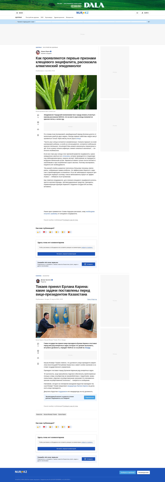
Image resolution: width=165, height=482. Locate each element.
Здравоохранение (59, 17)
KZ (137, 13)
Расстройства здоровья (32, 17)
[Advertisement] (82, 34)
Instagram (90, 264)
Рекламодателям (143, 472)
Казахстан (46, 275)
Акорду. (87, 348)
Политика (39, 275)
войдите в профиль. (87, 247)
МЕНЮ (21, 13)
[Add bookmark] (38, 135)
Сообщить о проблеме (127, 472)
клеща (78, 138)
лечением (66, 156)
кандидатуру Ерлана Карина (77, 386)
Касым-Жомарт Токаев (50, 414)
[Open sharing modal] (38, 129)
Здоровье (18, 17)
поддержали (63, 391)
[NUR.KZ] (82, 12)
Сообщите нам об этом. (70, 220)
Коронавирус (48, 17)
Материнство (69, 17)
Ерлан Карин (62, 414)
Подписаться (89, 397)
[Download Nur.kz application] (82, 5)
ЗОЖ (42, 17)
